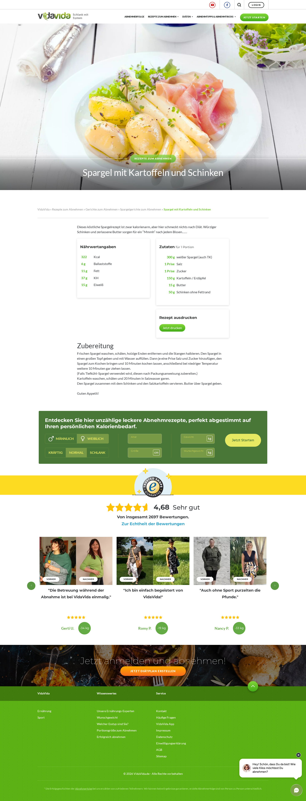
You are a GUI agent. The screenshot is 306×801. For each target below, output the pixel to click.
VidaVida (43, 209)
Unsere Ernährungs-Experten (115, 711)
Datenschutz (164, 737)
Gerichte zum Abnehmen (102, 209)
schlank (97, 452)
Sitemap (161, 756)
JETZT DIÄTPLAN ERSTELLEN (153, 671)
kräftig (56, 452)
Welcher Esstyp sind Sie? (112, 724)
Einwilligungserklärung (171, 743)
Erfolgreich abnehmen (111, 737)
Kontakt (161, 711)
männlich (65, 438)
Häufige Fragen (166, 717)
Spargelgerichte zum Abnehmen (140, 209)
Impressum (163, 730)
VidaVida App (165, 724)
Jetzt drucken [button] (172, 328)
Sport (41, 717)
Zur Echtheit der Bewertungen (153, 523)
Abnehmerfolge (134, 16)
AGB (159, 749)
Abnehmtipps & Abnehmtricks (215, 16)
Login (256, 5)
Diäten (186, 16)
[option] (75, 585)
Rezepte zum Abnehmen (162, 16)
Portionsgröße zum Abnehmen (117, 730)
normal (76, 452)
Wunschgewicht (107, 717)
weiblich (95, 438)
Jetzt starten (254, 17)
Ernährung (44, 711)
